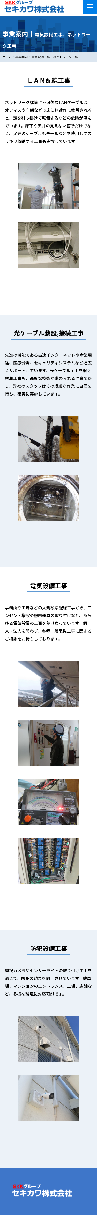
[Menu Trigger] (90, 7)
